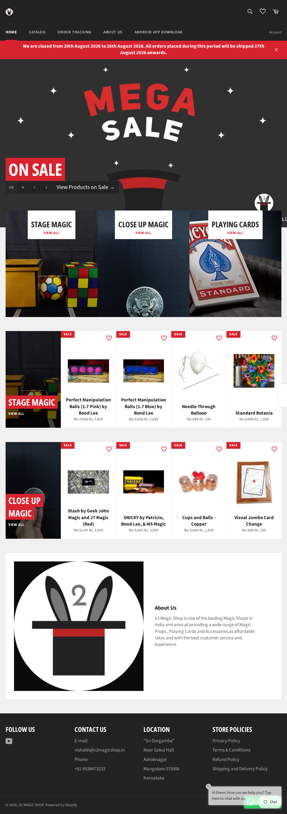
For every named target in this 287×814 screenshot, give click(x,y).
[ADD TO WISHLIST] (109, 338)
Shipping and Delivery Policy (240, 769)
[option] (143, 143)
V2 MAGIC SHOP (31, 805)
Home (11, 32)
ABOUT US (112, 32)
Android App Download (159, 32)
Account (275, 32)
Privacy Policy (226, 740)
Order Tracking (74, 32)
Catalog (37, 32)
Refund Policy (225, 759)
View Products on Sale (86, 187)
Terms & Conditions (231, 750)
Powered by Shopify (61, 805)
